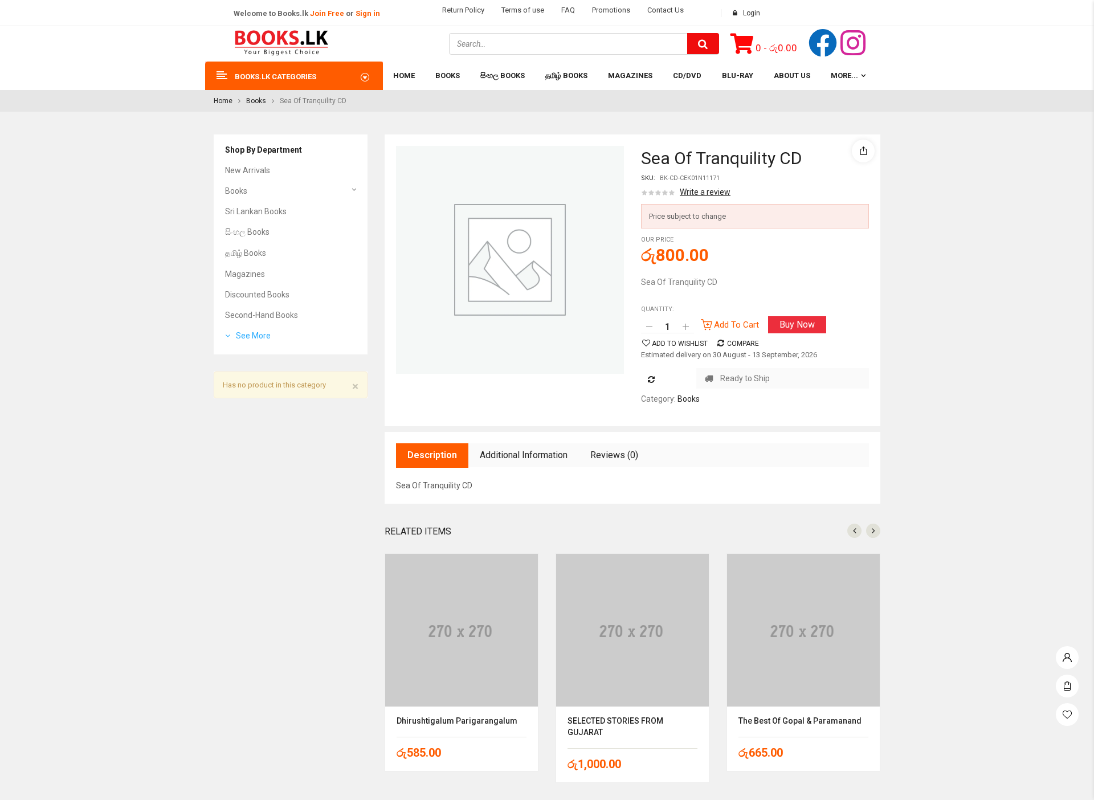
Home (223, 101)
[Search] (703, 43)
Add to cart (736, 325)
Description (432, 455)
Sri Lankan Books (256, 211)
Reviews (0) (614, 455)
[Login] (1067, 654)
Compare (743, 344)
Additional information (524, 455)
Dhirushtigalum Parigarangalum (457, 720)
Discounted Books (257, 294)
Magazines (245, 274)
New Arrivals (247, 170)
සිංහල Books (247, 231)
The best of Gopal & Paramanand (800, 720)
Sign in (368, 13)
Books (256, 101)
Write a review (705, 192)
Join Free (327, 13)
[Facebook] (823, 42)
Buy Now (797, 324)
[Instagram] (853, 42)
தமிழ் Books (245, 253)
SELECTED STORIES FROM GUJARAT (615, 726)
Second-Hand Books (261, 315)
